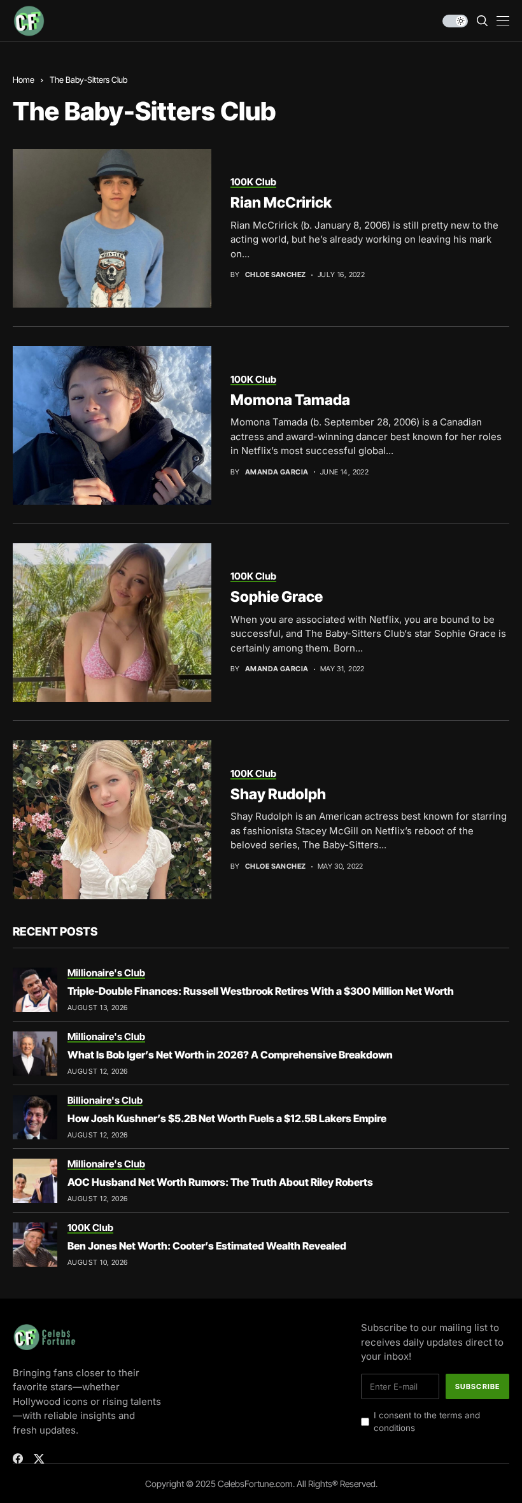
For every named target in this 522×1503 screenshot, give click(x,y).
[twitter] (39, 1459)
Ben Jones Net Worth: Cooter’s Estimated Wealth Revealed (206, 1245)
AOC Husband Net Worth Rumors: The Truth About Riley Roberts (220, 1182)
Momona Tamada (290, 400)
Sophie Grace (276, 597)
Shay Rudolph (278, 794)
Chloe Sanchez (275, 275)
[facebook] (18, 1458)
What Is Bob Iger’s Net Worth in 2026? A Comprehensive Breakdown (230, 1054)
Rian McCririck (281, 202)
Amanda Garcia (277, 472)
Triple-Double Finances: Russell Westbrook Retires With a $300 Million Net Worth (260, 991)
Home (23, 80)
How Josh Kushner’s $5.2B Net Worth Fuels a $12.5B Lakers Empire (226, 1118)
